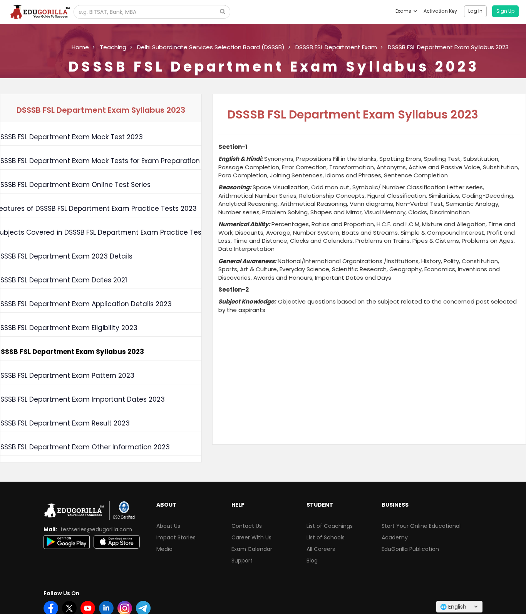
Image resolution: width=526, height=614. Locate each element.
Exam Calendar (251, 549)
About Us (168, 526)
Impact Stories (176, 537)
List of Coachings (330, 526)
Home (80, 47)
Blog (312, 560)
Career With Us (251, 537)
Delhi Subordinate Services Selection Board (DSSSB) (211, 47)
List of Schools (326, 537)
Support (242, 560)
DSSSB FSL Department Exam (336, 47)
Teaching (113, 47)
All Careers (321, 549)
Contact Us (246, 526)
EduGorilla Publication (410, 549)
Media (164, 549)
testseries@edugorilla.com (96, 529)
